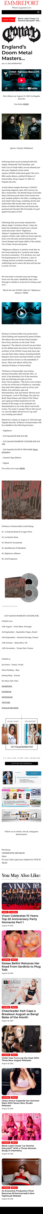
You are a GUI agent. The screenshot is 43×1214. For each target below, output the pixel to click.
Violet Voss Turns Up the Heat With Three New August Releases (20, 1059)
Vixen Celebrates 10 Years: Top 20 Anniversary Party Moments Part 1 (20, 919)
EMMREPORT (16, 63)
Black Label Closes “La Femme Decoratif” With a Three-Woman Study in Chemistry (29, 21)
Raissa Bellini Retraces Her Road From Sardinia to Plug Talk (21, 966)
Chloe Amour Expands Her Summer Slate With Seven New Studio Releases (20, 1103)
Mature (14, 960)
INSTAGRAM (7, 697)
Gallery (5, 912)
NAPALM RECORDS (10, 708)
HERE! (26, 104)
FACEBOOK (6, 691)
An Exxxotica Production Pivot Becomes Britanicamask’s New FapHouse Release (18, 1193)
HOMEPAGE (7, 686)
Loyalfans (13, 912)
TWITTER (6, 702)
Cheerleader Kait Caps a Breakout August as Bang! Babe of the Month (20, 1014)
